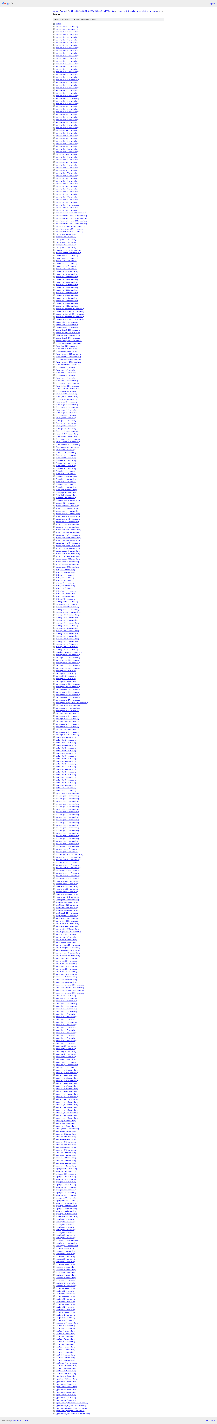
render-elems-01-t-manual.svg (67, 881)
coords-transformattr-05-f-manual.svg (70, 319)
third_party (129, 11)
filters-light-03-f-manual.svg (66, 423)
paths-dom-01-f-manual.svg (66, 788)
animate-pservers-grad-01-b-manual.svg (70, 226)
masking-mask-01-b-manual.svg (67, 607)
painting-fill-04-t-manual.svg (66, 679)
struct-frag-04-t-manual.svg (66, 1054)
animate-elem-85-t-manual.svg (67, 191)
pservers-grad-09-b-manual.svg (67, 814)
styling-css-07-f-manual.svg (66, 1187)
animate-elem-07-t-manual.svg (67, 45)
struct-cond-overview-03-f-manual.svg (70, 987)
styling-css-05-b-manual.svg (66, 1182)
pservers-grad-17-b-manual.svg (67, 836)
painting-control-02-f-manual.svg (68, 657)
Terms (26, 1420)
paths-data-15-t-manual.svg (66, 772)
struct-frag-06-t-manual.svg (66, 1059)
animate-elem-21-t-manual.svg (67, 77)
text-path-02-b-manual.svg (65, 1320)
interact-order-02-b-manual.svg (67, 524)
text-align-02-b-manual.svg (65, 1222)
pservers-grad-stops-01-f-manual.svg (69, 854)
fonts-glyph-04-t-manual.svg (66, 495)
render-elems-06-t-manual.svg (67, 889)
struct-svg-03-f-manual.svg (65, 1126)
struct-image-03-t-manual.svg (67, 1075)
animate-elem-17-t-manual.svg (67, 69)
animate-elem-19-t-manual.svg (67, 72)
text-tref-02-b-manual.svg (65, 1357)
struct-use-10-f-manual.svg (66, 1152)
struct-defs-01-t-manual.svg (66, 995)
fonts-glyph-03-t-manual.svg (66, 492)
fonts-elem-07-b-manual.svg (66, 487)
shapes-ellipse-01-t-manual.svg (67, 924)
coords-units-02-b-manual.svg (67, 325)
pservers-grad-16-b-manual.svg (67, 833)
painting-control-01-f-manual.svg (68, 655)
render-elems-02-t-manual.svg (67, 884)
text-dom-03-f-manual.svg (65, 1259)
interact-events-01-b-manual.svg (68, 511)
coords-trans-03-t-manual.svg (67, 277)
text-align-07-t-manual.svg (65, 1235)
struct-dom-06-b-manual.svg (66, 1011)
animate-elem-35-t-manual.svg (67, 114)
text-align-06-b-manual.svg (65, 1232)
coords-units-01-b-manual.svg (67, 322)
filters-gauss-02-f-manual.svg (66, 399)
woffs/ (58, 24)
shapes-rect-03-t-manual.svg (66, 964)
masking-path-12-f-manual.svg (67, 644)
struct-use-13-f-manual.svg (66, 1160)
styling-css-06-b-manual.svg (66, 1184)
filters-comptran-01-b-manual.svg (68, 364)
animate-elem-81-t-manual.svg (67, 181)
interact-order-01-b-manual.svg (67, 522)
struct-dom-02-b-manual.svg (66, 1001)
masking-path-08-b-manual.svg (67, 633)
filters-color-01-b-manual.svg (66, 349)
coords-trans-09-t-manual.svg (67, 293)
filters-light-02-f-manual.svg (66, 420)
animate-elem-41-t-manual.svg (67, 130)
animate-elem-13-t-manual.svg (67, 61)
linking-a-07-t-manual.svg (65, 580)
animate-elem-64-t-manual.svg (67, 154)
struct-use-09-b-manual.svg (66, 1150)
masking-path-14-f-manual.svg (67, 649)
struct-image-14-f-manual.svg (67, 1104)
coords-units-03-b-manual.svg (67, 327)
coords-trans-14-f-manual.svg (67, 306)
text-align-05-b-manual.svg (65, 1230)
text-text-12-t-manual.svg (65, 1352)
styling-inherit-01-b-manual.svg (67, 1200)
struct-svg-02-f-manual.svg (65, 1123)
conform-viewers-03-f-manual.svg (68, 253)
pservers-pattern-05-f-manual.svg (68, 868)
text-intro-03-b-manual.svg (65, 1294)
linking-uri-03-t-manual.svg (65, 599)
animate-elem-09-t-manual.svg (67, 50)
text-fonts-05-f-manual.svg (65, 1278)
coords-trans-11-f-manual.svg (67, 298)
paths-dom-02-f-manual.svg (66, 790)
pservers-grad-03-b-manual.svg (67, 798)
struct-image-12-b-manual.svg (67, 1099)
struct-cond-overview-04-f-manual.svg (70, 990)
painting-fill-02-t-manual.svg (66, 673)
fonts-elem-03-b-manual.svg (66, 476)
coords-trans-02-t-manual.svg (67, 274)
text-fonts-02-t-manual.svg (65, 1270)
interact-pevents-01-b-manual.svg (68, 530)
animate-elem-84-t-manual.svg (67, 189)
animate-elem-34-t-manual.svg (67, 112)
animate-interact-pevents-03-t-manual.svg (71, 221)
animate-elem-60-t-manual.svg (67, 144)
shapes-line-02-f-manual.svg (66, 942)
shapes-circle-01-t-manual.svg (67, 918)
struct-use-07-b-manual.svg (66, 1145)
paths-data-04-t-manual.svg (66, 745)
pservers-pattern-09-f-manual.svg (68, 878)
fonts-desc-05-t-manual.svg (66, 468)
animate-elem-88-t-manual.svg (67, 200)
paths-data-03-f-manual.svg (66, 743)
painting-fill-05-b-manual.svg (66, 681)
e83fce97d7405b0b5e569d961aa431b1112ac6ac (92, 11)
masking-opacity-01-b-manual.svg (68, 612)
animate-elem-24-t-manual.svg (67, 85)
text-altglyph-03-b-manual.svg (67, 1246)
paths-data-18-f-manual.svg (66, 780)
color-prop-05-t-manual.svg (66, 247)
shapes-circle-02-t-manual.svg (67, 921)
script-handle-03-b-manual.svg (67, 908)
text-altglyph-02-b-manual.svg (67, 1243)
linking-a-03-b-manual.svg (65, 572)
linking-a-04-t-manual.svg (65, 575)
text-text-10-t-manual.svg (65, 1347)
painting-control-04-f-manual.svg (68, 663)
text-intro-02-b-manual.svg (65, 1291)
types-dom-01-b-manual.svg (66, 1381)
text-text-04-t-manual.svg (65, 1331)
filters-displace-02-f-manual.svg (67, 386)
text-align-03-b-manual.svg (65, 1224)
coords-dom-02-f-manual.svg (66, 263)
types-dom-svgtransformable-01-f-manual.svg (73, 1413)
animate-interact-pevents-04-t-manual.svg (71, 223)
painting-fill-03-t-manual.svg (66, 676)
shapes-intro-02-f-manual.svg (66, 937)
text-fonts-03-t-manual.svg (65, 1272)
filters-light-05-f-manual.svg (66, 428)
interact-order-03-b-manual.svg (67, 527)
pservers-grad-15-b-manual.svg (67, 830)
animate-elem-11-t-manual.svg (67, 56)
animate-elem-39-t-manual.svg (67, 125)
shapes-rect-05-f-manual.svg (66, 969)
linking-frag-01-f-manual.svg (66, 591)
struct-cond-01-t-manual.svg (66, 977)
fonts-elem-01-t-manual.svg (66, 471)
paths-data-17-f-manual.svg (66, 777)
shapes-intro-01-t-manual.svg (66, 934)
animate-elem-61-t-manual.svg (67, 146)
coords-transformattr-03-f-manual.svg (70, 314)
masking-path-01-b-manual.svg (67, 615)
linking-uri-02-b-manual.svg (65, 596)
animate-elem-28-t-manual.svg (67, 96)
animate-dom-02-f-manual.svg (67, 29)
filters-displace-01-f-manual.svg (67, 383)
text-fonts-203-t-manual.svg (66, 1283)
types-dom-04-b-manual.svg (66, 1389)
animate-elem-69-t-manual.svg (67, 168)
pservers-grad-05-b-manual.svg (67, 804)
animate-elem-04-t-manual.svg (67, 37)
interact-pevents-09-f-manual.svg (68, 546)
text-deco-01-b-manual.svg (66, 1251)
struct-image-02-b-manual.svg (67, 1073)
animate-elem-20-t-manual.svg (67, 74)
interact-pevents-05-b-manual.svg (68, 538)
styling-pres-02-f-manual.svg (66, 1206)
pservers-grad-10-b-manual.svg (67, 817)
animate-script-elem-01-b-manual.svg (69, 229)
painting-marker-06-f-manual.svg (68, 697)
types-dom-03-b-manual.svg (66, 1387)
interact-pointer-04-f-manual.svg (68, 559)
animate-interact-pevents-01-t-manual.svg (71, 215)
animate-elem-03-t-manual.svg (67, 34)
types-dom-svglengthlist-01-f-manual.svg (71, 1405)
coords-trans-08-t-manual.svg (67, 290)
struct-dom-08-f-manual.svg (66, 1017)
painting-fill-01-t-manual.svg (66, 671)
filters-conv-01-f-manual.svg (66, 367)
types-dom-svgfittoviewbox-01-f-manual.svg (72, 1403)
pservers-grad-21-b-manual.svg (67, 844)
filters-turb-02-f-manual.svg (66, 455)
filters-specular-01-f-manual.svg (67, 447)
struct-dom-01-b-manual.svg (66, 998)
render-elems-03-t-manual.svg (67, 886)
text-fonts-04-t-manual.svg (65, 1275)
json (213, 1420)
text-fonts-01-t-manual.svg (65, 1267)
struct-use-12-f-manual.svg (66, 1158)
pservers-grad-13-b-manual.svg (67, 825)
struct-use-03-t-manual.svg (66, 1134)
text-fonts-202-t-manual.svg (66, 1280)
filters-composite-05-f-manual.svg (68, 362)
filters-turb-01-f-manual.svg (66, 452)
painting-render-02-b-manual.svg (68, 708)
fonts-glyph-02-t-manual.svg (66, 490)
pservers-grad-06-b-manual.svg (67, 806)
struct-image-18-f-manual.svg (67, 1115)
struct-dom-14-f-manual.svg (66, 1027)
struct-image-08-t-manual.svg (67, 1089)
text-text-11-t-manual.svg (65, 1349)
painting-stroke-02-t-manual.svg (67, 713)
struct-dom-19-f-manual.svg (66, 1041)
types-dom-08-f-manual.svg (66, 1400)
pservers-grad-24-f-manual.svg (67, 852)
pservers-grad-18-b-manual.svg (67, 838)
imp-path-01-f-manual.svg (65, 503)
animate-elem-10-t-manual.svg (67, 53)
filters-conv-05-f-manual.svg (66, 378)
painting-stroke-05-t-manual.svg (67, 721)
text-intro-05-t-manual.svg (65, 1299)
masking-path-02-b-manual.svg (67, 617)
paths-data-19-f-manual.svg (66, 782)
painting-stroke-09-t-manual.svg (67, 732)
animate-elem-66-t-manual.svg (67, 159)
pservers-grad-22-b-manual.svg (67, 846)
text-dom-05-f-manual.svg (65, 1264)
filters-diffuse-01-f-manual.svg (67, 381)
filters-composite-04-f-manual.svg (68, 359)
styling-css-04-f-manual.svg (66, 1179)
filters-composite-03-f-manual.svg (68, 357)
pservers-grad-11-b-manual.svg (67, 820)
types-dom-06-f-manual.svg (66, 1395)
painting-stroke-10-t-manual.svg (67, 734)
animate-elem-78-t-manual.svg (67, 176)
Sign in (212, 3)
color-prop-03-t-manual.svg (66, 242)
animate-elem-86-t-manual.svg (67, 194)
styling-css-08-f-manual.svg (66, 1190)
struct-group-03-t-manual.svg (66, 1067)
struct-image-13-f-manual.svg (67, 1102)
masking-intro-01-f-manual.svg (67, 604)
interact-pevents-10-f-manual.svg (68, 548)
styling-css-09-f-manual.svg (66, 1192)
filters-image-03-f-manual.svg (66, 410)
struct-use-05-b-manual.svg (66, 1139)
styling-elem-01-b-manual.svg (66, 1198)
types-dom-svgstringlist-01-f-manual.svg (70, 1411)
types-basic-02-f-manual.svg (66, 1379)
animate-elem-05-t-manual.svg (67, 40)
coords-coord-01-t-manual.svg (67, 255)
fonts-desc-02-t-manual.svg (66, 460)
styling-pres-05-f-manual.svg (66, 1214)
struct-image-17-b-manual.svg (67, 1113)
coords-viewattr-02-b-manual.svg (68, 333)
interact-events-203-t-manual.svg (68, 519)
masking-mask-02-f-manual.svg (67, 609)
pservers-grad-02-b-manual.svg (67, 796)
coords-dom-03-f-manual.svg (66, 266)
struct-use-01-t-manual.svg (66, 1131)
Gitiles (13, 1420)
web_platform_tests (147, 11)
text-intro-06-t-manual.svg (65, 1302)
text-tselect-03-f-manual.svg (66, 1368)
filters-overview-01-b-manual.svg (68, 439)
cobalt (56, 11)
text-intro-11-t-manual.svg (65, 1312)
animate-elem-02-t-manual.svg (67, 32)
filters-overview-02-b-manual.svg (68, 442)
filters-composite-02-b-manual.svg (68, 354)
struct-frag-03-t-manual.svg (66, 1051)
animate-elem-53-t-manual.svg (67, 141)
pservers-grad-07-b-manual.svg (67, 809)
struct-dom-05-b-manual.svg (66, 1009)
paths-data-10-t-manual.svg (66, 761)
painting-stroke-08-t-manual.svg (67, 729)
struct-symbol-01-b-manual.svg (67, 1128)
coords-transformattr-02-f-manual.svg (70, 311)
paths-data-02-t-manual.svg (66, 740)
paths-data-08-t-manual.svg (66, 756)
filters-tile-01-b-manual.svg (65, 450)
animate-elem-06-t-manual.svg (67, 42)
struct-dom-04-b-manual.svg (66, 1006)
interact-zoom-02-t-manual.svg (67, 564)
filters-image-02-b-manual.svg (67, 407)
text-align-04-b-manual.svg (65, 1227)
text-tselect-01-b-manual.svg (66, 1363)
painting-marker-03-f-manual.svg (68, 689)
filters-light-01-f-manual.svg (66, 418)
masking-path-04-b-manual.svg (67, 623)
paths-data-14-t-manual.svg (66, 769)
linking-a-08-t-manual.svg (65, 583)
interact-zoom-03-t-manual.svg (67, 567)
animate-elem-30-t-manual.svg (67, 101)
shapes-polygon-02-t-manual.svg (68, 947)
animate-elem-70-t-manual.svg (67, 170)
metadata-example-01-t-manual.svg (69, 652)
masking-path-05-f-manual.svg (67, 625)
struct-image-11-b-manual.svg (67, 1097)
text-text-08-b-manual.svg (65, 1341)
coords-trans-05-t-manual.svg (67, 282)
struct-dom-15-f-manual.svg (66, 1030)
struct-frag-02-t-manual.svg (66, 1049)
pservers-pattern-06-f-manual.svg (68, 870)
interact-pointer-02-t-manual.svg (68, 553)
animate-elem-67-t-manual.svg (67, 162)
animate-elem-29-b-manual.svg (67, 98)
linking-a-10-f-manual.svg (65, 588)
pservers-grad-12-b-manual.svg (67, 822)
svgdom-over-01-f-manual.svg (67, 1216)
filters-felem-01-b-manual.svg (66, 391)
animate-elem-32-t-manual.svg (67, 106)
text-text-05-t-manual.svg (65, 1334)
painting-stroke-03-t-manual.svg (67, 716)
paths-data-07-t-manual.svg (66, 753)
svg (160, 11)
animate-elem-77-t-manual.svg (67, 173)
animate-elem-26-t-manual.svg (67, 90)
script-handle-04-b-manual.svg (67, 910)
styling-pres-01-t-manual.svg (66, 1203)
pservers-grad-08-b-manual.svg (67, 812)
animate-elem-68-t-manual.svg (67, 165)
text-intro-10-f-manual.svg (65, 1310)
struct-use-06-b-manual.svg (66, 1142)
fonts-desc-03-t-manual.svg (66, 463)
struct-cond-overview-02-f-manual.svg (70, 985)
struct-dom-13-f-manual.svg (66, 1025)
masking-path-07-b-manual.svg (67, 631)
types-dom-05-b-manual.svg (66, 1392)
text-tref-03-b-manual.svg (65, 1360)
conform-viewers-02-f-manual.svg (68, 250)
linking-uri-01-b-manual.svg (65, 593)
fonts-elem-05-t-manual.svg (66, 482)
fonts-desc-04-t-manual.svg (66, 466)
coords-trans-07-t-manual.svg (67, 287)
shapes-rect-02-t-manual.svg (66, 961)
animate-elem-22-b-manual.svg (67, 80)
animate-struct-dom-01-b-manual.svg (69, 231)
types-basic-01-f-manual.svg (66, 1376)
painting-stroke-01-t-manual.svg (67, 711)
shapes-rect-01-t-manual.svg (66, 958)
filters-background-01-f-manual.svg (68, 343)
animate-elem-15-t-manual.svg (67, 66)
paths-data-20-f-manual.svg (66, 785)
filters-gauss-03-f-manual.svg (66, 402)
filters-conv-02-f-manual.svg (66, 370)
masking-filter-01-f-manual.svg (67, 601)
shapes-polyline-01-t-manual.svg (68, 953)
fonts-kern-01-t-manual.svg (66, 498)
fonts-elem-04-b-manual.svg (66, 479)
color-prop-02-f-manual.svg (66, 239)
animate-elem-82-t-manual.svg (67, 183)
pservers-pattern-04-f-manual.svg (68, 865)
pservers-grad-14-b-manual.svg (67, 828)
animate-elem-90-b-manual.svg (67, 205)
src (120, 11)
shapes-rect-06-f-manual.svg (66, 971)
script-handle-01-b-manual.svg (67, 902)
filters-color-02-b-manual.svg (66, 351)
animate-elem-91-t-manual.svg (67, 207)
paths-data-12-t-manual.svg (66, 764)
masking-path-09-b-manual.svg (67, 636)
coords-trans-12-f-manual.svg (67, 301)
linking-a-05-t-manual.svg (65, 577)
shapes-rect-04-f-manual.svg (66, 966)
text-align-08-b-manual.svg (65, 1238)
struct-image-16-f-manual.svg (67, 1110)
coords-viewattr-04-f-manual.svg (68, 338)
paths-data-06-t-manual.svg (66, 751)
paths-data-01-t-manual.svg (66, 737)
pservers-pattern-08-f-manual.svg (68, 876)
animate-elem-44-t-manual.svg (67, 133)
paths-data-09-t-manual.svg (66, 758)
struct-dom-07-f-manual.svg (66, 1014)
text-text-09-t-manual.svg (65, 1344)
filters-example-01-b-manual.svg (67, 388)
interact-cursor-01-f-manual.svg (67, 506)
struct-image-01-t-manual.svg (67, 1070)
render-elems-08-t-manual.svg (67, 894)
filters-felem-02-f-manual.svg (66, 394)
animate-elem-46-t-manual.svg (67, 136)
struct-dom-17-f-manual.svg (66, 1035)
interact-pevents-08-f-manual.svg (68, 543)
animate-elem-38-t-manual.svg (67, 122)
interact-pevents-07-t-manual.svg (68, 540)
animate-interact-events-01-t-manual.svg (71, 213)
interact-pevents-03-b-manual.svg (68, 532)
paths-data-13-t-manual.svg (66, 766)
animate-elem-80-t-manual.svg (67, 178)
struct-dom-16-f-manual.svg (66, 1033)
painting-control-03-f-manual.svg (68, 660)
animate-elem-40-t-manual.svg (67, 128)
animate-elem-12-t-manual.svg (67, 58)
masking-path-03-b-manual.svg (67, 620)
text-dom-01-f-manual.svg (65, 1254)
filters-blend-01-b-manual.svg (66, 346)
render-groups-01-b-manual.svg (67, 897)
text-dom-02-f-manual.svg (65, 1256)
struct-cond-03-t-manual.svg (66, 982)
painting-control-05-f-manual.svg (68, 665)
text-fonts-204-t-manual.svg (66, 1286)
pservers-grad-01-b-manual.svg (67, 793)
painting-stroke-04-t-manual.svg (67, 719)
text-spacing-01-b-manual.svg (67, 1323)
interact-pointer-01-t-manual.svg (68, 551)
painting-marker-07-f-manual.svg (68, 700)
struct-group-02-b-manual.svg (67, 1065)
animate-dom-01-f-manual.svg (67, 26)
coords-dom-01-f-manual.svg (66, 261)
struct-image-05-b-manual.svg (67, 1081)
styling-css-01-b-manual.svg (66, 1171)
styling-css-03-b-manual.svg (66, 1176)
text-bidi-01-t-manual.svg (65, 1248)
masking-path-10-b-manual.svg (67, 639)
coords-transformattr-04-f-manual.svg (70, 317)
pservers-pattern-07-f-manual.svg (68, 873)
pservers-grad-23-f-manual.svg (67, 849)
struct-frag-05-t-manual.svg (66, 1057)
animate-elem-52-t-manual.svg (67, 138)
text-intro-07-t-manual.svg (65, 1304)
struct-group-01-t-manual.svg (66, 1062)
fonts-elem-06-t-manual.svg (66, 484)
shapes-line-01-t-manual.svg (66, 940)
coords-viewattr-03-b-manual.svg (68, 335)
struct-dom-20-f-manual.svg (66, 1043)
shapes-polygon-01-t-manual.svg (68, 945)
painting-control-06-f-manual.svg (68, 668)
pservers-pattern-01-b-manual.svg (68, 857)
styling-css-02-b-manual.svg (66, 1174)
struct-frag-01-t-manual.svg (66, 1046)
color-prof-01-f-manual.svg (66, 234)
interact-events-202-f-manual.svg (68, 516)
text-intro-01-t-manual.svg (65, 1288)
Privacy (19, 1420)
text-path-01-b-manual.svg (65, 1317)
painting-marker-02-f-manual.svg (68, 687)
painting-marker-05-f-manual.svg (68, 695)
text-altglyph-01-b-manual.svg (67, 1240)
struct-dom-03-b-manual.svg (66, 1003)
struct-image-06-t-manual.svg (67, 1083)
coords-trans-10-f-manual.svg (67, 295)
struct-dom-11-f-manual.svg (66, 1019)
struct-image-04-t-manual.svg (67, 1078)
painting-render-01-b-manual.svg (68, 705)
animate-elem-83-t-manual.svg (67, 186)
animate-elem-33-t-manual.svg (67, 109)
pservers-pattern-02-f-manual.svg (68, 860)
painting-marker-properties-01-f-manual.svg (72, 703)
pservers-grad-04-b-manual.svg (67, 801)
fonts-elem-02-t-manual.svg (66, 474)
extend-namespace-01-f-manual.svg (69, 341)
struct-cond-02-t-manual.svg (66, 979)
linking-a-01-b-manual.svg (65, 570)
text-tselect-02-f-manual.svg (66, 1365)
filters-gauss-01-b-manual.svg (67, 396)
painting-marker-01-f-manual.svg (68, 684)
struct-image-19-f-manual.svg (67, 1118)
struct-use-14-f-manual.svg (66, 1163)
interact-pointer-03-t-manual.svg (68, 556)
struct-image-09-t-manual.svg (67, 1091)
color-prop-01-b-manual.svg (66, 237)
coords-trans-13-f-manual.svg (67, 303)
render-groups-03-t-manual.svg (67, 900)
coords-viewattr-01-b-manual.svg (68, 330)
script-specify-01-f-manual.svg (67, 913)
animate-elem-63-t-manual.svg (67, 152)
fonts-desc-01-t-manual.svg (66, 458)
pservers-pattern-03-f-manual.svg (68, 862)
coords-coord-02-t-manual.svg (67, 258)
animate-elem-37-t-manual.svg (67, 120)
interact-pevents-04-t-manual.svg (68, 535)
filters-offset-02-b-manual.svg (67, 436)
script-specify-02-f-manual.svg (67, 916)
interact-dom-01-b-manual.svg (67, 508)
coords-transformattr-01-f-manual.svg (70, 309)
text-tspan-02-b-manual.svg (66, 1373)
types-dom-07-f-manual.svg (66, 1397)
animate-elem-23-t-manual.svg (67, 82)
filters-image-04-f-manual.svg (66, 412)
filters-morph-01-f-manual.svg (67, 431)
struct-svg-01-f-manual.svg (65, 1121)
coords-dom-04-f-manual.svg (66, 269)
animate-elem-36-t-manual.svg (67, 117)
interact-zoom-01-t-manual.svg (67, 562)
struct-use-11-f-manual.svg (66, 1155)
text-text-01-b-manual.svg (65, 1326)
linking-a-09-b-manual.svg (65, 585)
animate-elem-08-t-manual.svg (67, 48)
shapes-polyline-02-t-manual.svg (68, 955)
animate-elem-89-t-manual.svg (67, 202)
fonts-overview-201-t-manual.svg (68, 500)
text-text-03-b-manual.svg (65, 1328)
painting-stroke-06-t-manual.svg (67, 724)
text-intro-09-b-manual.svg (65, 1307)
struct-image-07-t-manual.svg (67, 1086)
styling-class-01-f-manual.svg (66, 1168)
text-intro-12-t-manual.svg (65, 1315)
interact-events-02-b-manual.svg (68, 514)
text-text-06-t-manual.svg (65, 1336)
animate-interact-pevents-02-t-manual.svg (71, 218)
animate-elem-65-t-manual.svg (67, 157)
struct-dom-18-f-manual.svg (66, 1038)
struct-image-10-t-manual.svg (67, 1094)
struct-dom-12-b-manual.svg (66, 1022)
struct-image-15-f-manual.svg (67, 1107)
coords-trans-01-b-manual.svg (67, 271)
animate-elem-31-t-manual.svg (67, 104)
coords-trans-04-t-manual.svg (67, 279)
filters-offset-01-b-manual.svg (67, 434)
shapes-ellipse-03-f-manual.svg (67, 929)
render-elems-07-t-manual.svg (67, 892)
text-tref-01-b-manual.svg (65, 1355)
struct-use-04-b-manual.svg (66, 1136)
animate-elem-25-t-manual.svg (67, 88)
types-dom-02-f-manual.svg (66, 1384)
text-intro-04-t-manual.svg (65, 1296)
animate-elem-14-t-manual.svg (67, 64)
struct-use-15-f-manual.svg (66, 1166)
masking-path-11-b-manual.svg (67, 641)
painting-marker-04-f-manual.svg (68, 692)
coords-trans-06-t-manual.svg (67, 285)
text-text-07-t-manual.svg (65, 1339)
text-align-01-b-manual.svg (65, 1219)
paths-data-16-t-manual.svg (66, 775)
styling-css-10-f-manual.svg (66, 1195)
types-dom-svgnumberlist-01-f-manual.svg (71, 1408)
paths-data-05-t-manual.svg (66, 748)
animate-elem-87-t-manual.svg (67, 197)
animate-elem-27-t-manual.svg (67, 93)
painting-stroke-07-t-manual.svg (67, 727)
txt (207, 1420)
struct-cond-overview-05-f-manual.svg (70, 993)
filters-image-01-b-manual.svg (67, 404)
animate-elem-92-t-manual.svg (67, 210)
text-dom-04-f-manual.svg (65, 1262)
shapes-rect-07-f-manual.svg (66, 974)
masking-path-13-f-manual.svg (67, 647)
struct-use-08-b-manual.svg (66, 1147)
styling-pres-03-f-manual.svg (66, 1208)
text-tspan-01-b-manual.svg (66, 1371)
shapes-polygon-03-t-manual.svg (68, 950)
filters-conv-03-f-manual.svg (66, 372)
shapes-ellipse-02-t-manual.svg (67, 926)
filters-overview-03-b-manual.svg (68, 444)
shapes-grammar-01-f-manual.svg (68, 932)
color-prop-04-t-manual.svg (66, 245)
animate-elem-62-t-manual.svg (67, 149)
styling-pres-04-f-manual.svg (66, 1211)
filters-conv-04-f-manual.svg (66, 375)
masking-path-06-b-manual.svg (67, 628)
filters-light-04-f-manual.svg (66, 426)
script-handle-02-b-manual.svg (67, 905)
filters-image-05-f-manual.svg (66, 415)
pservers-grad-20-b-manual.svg (67, 841)
